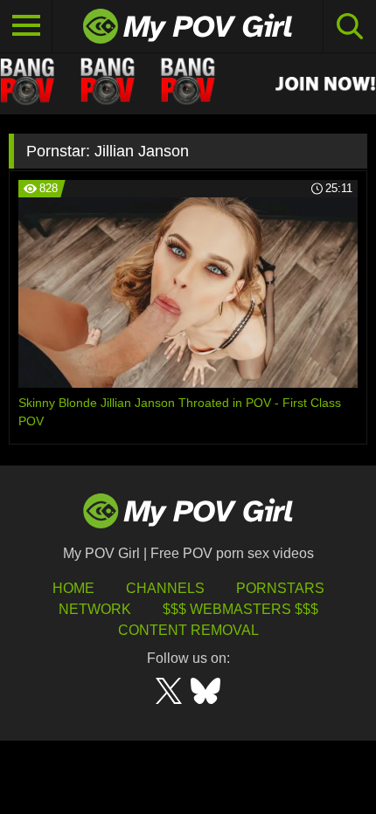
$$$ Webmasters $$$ (240, 609)
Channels (165, 588)
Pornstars (280, 588)
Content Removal (188, 630)
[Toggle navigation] (26, 26)
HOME (73, 588)
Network (95, 609)
